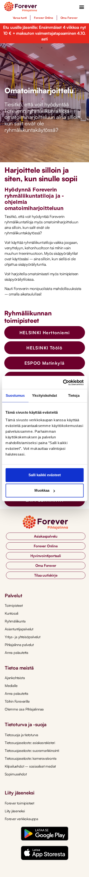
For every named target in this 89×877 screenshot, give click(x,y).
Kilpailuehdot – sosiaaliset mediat (30, 766)
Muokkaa (41, 490)
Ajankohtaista (15, 678)
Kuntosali (11, 613)
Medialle (11, 685)
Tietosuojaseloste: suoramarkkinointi (32, 750)
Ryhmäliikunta (15, 621)
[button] (82, 7)
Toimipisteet (14, 605)
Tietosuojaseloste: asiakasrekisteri (30, 742)
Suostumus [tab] (15, 395)
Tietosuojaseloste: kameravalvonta (30, 758)
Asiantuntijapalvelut (19, 629)
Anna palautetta (16, 652)
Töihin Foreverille (17, 701)
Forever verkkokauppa (21, 819)
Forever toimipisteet (19, 803)
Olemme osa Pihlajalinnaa (24, 709)
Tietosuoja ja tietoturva (21, 735)
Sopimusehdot (16, 774)
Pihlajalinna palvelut (19, 644)
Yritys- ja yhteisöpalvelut (22, 637)
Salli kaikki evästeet (44, 475)
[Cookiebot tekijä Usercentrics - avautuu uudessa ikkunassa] (63, 382)
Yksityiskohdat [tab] (44, 395)
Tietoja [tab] (74, 395)
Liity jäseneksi (15, 811)
